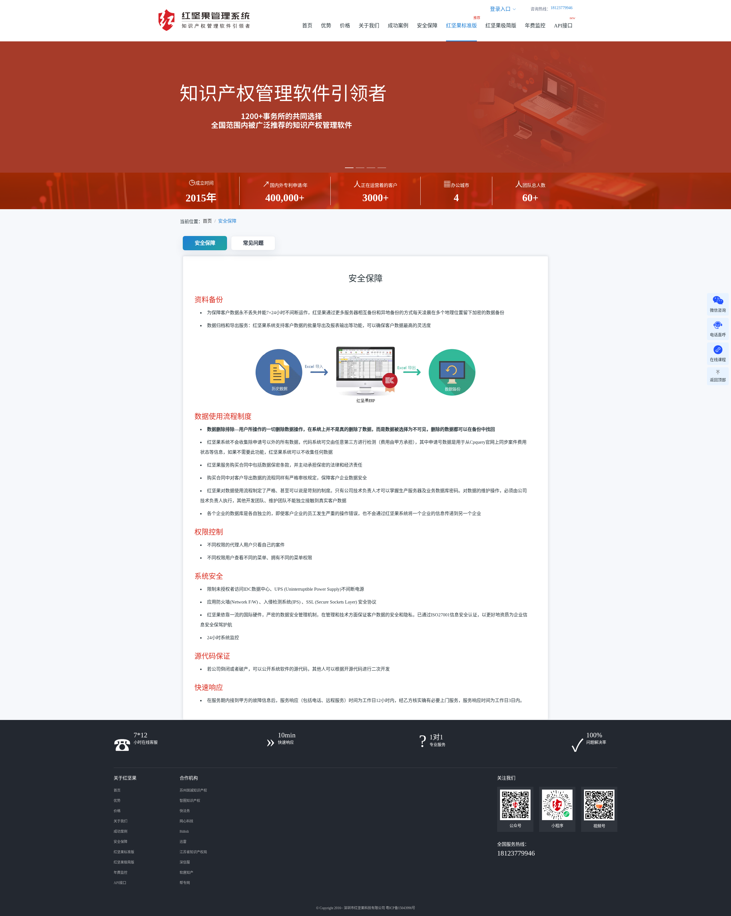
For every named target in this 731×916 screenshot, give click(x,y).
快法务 (185, 811)
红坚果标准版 (461, 26)
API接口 (563, 26)
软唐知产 (186, 873)
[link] (207, 221)
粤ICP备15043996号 (400, 908)
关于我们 (369, 26)
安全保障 (427, 26)
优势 (326, 26)
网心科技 (186, 821)
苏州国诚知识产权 (193, 790)
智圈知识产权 (190, 801)
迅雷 (183, 842)
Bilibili (184, 832)
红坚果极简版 (500, 26)
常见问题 (253, 243)
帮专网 (185, 883)
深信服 (185, 862)
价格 (345, 26)
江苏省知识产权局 (193, 852)
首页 (307, 26)
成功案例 (398, 26)
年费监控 (535, 26)
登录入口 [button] (500, 9)
